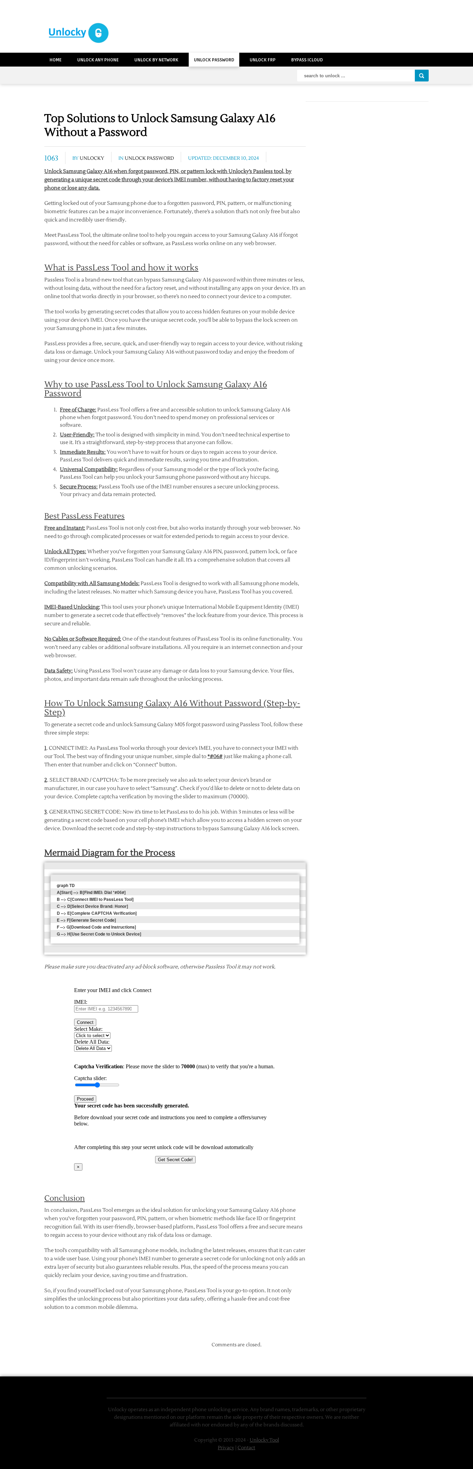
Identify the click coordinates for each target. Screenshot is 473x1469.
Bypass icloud (307, 60)
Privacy (226, 1448)
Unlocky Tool (264, 1440)
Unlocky (92, 158)
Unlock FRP (263, 60)
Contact (246, 1448)
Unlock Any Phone (98, 60)
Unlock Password (214, 60)
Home (56, 60)
